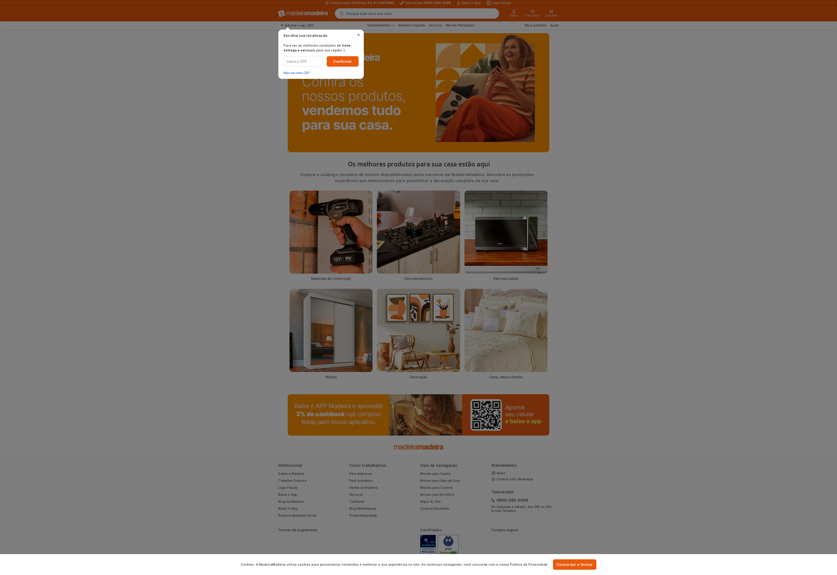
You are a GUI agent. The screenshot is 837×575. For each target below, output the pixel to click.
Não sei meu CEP (297, 73)
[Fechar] (358, 34)
